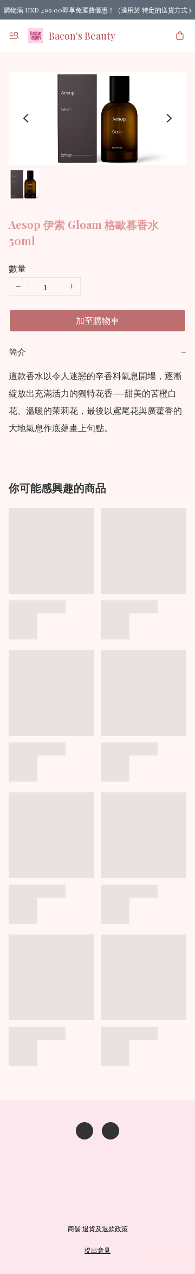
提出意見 (97, 1250)
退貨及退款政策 (105, 1228)
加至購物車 (97, 320)
